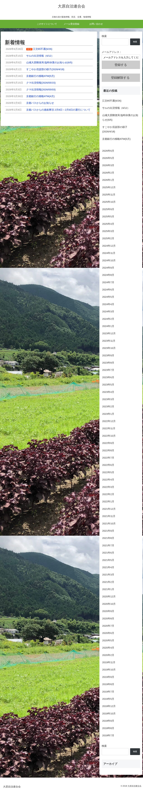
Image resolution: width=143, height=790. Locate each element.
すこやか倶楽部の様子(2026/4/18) (114, 129)
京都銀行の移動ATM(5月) (116, 139)
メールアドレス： (112, 52)
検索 (104, 36)
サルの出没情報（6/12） (116, 108)
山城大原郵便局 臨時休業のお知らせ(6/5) (120, 117)
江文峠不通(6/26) (111, 100)
